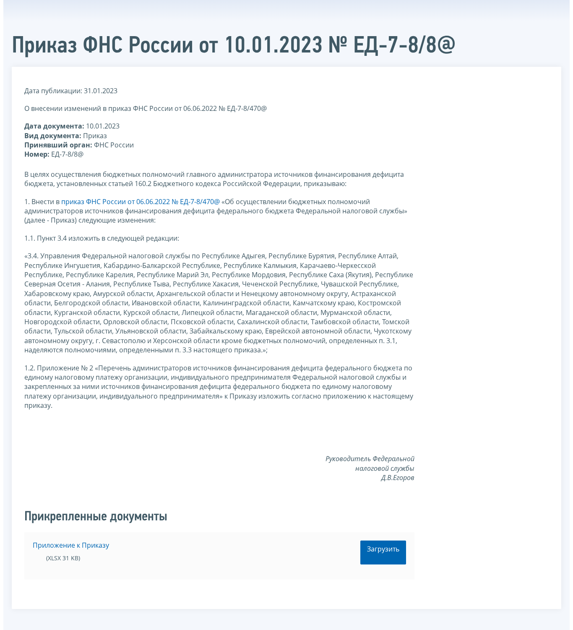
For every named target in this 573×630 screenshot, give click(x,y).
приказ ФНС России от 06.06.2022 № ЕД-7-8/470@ (140, 201)
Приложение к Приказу (71, 545)
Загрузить (383, 549)
